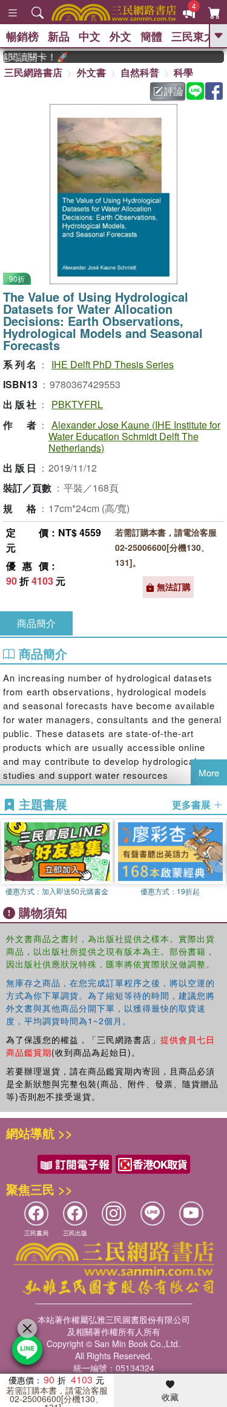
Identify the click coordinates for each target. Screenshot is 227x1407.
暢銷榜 (22, 36)
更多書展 (192, 805)
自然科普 (139, 72)
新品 (59, 36)
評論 (173, 91)
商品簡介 (36, 623)
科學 (183, 72)
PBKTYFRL (77, 404)
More (209, 772)
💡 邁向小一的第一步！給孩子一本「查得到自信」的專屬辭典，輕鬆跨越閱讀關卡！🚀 (30, 57)
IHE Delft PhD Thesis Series (112, 364)
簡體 (151, 36)
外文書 (91, 72)
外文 (120, 36)
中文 (89, 36)
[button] (218, 859)
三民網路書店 (33, 72)
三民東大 (193, 36)
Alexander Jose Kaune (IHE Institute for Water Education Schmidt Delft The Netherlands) (134, 436)
